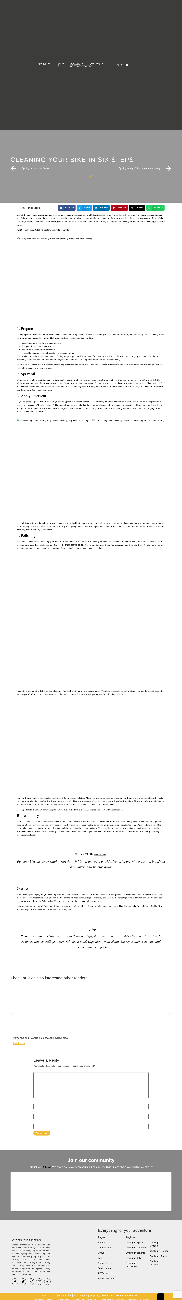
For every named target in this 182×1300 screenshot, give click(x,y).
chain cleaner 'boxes (74, 545)
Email (36, 1112)
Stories (42, 63)
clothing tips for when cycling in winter (52, 230)
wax (149, 894)
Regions (75, 63)
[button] (67, 208)
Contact (95, 63)
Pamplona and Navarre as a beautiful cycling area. (40, 1038)
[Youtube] (127, 65)
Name (36, 1102)
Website (37, 1122)
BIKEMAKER (100, 855)
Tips (58, 63)
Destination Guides (81, 66)
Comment (38, 1071)
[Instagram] (118, 65)
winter (59, 218)
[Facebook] (122, 65)
